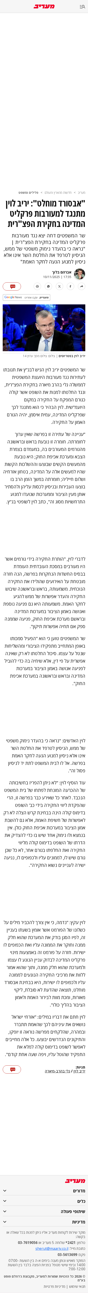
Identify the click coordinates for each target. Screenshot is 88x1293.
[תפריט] (84, 7)
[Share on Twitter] (59, 286)
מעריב (81, 192)
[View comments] (12, 286)
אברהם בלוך (61, 272)
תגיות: (80, 1067)
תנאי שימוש (77, 1286)
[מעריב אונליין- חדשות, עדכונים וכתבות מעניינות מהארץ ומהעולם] (44, 6)
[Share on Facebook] (70, 286)
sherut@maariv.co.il (51, 1248)
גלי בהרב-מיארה (57, 1071)
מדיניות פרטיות (54, 1286)
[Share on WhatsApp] (48, 286)
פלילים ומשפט (28, 192)
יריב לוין (79, 1071)
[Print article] (37, 286)
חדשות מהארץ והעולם (58, 192)
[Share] (81, 286)
